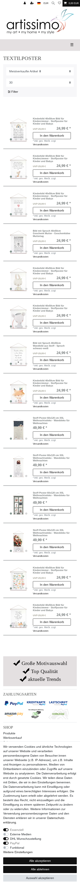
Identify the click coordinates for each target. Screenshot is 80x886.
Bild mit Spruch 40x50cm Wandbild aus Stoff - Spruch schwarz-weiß (49, 346)
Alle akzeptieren (40, 860)
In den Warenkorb (52, 135)
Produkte (9, 733)
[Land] (39, 3)
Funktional (17, 847)
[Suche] (53, 3)
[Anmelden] (25, 3)
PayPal (14, 843)
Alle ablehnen (40, 869)
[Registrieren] (32, 3)
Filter (14, 91)
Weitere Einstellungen (18, 852)
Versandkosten (40, 144)
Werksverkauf (12, 737)
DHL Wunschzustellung (25, 838)
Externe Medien (20, 834)
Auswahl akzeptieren (40, 878)
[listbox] (18, 130)
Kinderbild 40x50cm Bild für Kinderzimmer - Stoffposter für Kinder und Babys (50, 121)
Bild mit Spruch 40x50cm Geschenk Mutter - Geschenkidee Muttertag (51, 233)
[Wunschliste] (60, 3)
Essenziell (16, 829)
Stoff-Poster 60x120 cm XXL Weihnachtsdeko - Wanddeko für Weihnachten (51, 420)
